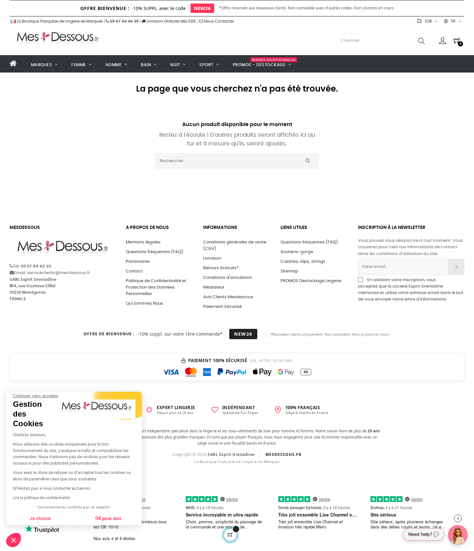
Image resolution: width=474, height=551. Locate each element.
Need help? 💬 (423, 534)
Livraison (212, 258)
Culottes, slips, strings (303, 262)
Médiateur (213, 287)
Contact (134, 271)
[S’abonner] (456, 267)
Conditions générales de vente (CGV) (234, 245)
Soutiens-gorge (297, 252)
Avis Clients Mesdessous (228, 297)
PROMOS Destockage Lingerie (311, 281)
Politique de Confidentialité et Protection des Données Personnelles (156, 287)
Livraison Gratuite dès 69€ (170, 21)
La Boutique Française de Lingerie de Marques (59, 21)
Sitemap (289, 271)
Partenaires (138, 262)
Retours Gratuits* (221, 268)
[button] (13, 540)
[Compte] (442, 41)
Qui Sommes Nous (144, 303)
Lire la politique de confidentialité (41, 498)
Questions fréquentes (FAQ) (154, 252)
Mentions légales (143, 242)
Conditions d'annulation (227, 278)
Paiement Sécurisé (222, 307)
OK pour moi (108, 518)
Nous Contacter (218, 21)
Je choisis (40, 518)
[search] (421, 41)
